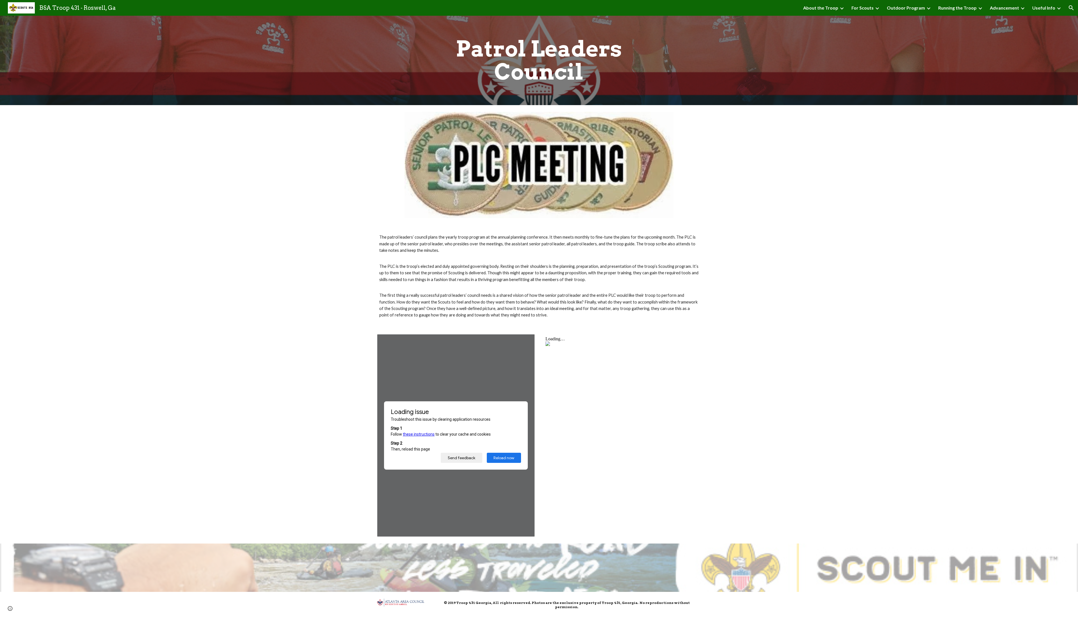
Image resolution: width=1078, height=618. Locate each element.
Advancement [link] (1004, 7)
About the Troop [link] (820, 7)
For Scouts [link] (862, 7)
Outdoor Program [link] (906, 7)
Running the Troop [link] (957, 7)
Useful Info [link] (1043, 7)
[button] (1071, 8)
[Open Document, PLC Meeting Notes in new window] (524, 341)
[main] (539, 60)
